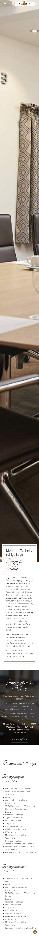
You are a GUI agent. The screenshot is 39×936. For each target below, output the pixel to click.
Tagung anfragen (19, 739)
